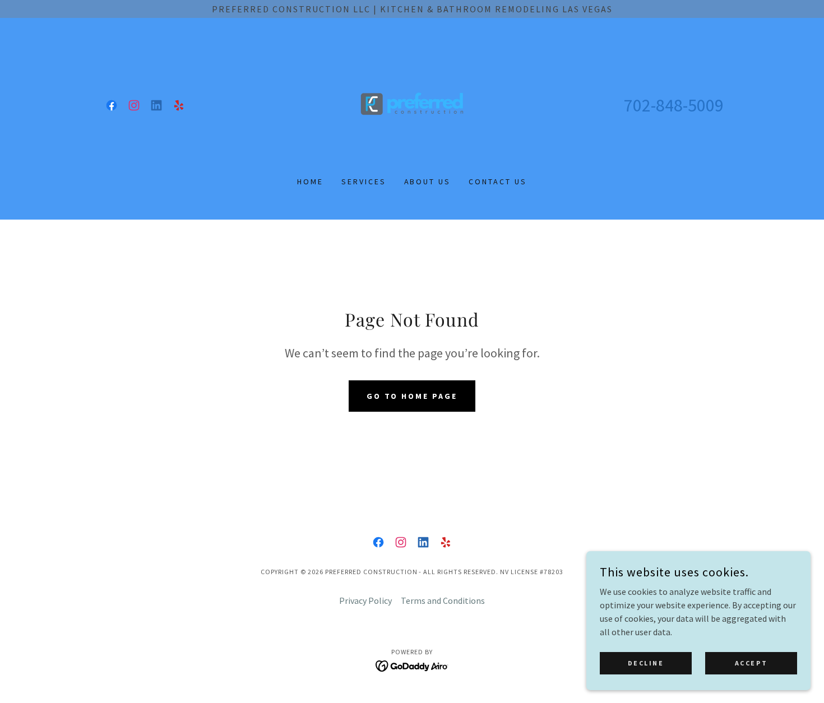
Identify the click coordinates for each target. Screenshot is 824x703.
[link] (111, 105)
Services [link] (363, 181)
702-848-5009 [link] (674, 105)
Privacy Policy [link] (365, 600)
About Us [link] (427, 181)
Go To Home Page (412, 396)
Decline (646, 663)
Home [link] (310, 181)
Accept (751, 663)
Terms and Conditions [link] (443, 600)
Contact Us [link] (498, 181)
